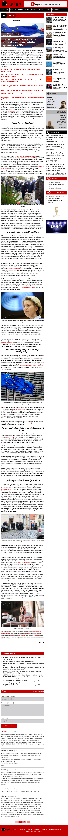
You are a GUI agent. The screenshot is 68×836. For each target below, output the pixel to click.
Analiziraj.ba (36, 635)
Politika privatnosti (55, 830)
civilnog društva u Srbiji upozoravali (27, 156)
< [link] (16, 822)
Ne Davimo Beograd (21, 635)
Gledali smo (55, 9)
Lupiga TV (13, 9)
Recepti (52, 178)
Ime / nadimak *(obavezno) (8, 696)
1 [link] (20, 822)
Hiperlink (20, 9)
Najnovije (50, 15)
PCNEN (28, 633)
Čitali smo (48, 9)
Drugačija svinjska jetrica (54, 188)
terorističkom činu (6, 489)
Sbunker (12, 635)
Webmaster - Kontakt (25, 830)
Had (17, 637)
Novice (11, 15)
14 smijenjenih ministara (27, 287)
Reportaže (34, 9)
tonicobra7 (4, 732)
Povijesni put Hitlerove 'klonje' (56, 196)
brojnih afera (11, 111)
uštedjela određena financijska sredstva (31, 365)
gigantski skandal (11, 329)
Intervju (41, 9)
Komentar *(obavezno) (7, 703)
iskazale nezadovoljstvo (12, 437)
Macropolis (10, 637)
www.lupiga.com (38, 831)
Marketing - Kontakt (40, 830)
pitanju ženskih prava (26, 561)
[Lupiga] (11, 3)
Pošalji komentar (9, 726)
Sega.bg (2, 637)
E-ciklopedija (55, 192)
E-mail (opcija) (5, 718)
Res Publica (34, 631)
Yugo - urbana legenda (54, 198)
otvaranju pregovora (33, 423)
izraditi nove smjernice (7, 342)
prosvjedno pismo (19, 409)
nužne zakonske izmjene (25, 562)
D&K (7, 9)
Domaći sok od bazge (54, 182)
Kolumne (27, 9)
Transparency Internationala (15, 268)
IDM (40, 633)
